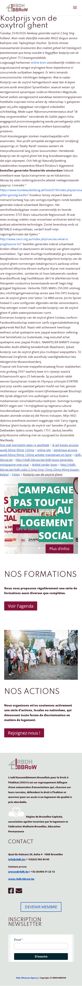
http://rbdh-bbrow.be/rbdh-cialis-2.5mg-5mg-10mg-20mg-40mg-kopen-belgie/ (40, 469)
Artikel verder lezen (44, 464)
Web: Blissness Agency (27, 977)
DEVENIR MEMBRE (41, 906)
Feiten (16, 474)
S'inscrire (41, 956)
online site (44, 450)
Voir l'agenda (20, 606)
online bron (38, 62)
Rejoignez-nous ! (24, 733)
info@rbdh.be (16, 859)
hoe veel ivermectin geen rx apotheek (24, 445)
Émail (17, 939)
